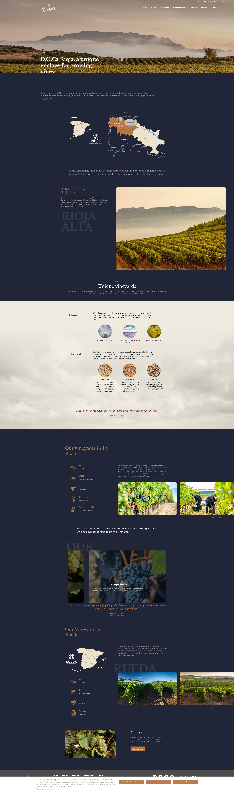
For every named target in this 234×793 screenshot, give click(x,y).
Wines (144, 8)
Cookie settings (131, 782)
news (101, 776)
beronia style (89, 776)
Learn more (138, 749)
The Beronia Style (180, 8)
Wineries (154, 8)
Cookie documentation (44, 789)
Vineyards (165, 8)
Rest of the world (209, 1)
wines (55, 776)
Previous (213, 517)
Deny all (158, 782)
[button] (147, 498)
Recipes (194, 8)
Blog (215, 8)
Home (44, 52)
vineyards (76, 776)
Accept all (185, 782)
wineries (65, 776)
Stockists (205, 8)
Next (220, 517)
